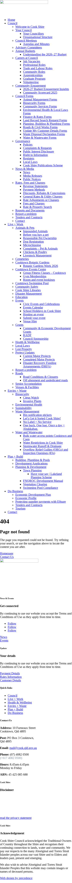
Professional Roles (34, 64)
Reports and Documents (30, 210)
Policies (27, 144)
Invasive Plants (32, 401)
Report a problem (25, 214)
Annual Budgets (25, 51)
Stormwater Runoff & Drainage (42, 446)
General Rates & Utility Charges (42, 196)
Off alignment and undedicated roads (45, 380)
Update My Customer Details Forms (45, 130)
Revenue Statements (35, 186)
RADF (27, 335)
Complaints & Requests (37, 148)
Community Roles (34, 71)
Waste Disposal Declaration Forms (44, 134)
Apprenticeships (33, 75)
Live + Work (15, 224)
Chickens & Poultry (35, 252)
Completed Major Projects (39, 359)
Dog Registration (33, 241)
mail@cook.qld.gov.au (23, 748)
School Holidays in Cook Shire (42, 311)
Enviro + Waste (17, 390)
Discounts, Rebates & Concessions (44, 193)
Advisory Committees (28, 47)
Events (19, 300)
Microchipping (32, 245)
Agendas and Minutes (36, 44)
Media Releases (32, 175)
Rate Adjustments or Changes (41, 200)
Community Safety (26, 286)
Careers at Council (26, 58)
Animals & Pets (24, 227)
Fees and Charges (34, 203)
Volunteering (31, 82)
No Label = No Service (37, 421)
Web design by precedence (16, 878)
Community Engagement (30, 85)
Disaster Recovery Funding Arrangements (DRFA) (39, 364)
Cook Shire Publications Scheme (43, 165)
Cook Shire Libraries (28, 290)
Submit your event (34, 317)
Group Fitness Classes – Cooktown (44, 272)
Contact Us (7, 556)
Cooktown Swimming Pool (32, 283)
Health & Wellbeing (27, 342)
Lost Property (23, 349)
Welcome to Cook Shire (29, 26)
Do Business (15, 491)
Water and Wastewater (28, 432)
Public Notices (32, 179)
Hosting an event (33, 314)
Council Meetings (26, 40)
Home (11, 19)
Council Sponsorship (35, 338)
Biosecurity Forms (34, 103)
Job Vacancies (31, 61)
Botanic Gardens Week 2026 (40, 265)
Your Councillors (33, 33)
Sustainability (23, 408)
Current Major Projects (37, 356)
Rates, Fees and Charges (30, 182)
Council (12, 23)
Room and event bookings (39, 279)
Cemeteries (22, 259)
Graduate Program (34, 78)
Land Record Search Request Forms (45, 120)
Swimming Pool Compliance (40, 487)
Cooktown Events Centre (30, 269)
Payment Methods (34, 189)
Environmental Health (28, 404)
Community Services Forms (40, 106)
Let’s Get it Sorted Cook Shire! (42, 418)
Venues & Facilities (27, 387)
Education (21, 297)
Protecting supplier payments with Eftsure (40, 501)
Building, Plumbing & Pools (32, 460)
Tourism (20, 508)
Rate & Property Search (37, 207)
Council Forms (24, 96)
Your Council (23, 30)
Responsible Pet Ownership (40, 238)
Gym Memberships (34, 276)
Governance (22, 141)
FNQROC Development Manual (43, 480)
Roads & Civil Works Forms (40, 127)
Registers (28, 158)
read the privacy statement (15, 817)
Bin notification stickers (37, 415)
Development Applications (31, 463)
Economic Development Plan (33, 494)
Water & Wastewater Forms (39, 137)
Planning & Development (30, 467)
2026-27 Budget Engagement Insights (46, 89)
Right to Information (35, 155)
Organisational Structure (37, 37)
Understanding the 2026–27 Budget (44, 54)
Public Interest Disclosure (38, 151)
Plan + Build (15, 456)
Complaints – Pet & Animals (40, 248)
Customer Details (10, 680)
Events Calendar (33, 307)
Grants (19, 324)
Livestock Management (37, 255)
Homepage (6, 553)
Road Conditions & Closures (40, 376)
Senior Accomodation (28, 383)
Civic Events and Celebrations (41, 304)
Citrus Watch (31, 397)
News (26, 172)
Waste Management (27, 411)
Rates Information (11, 676)
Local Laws (30, 162)
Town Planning (32, 470)
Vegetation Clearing (35, 484)
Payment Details (10, 673)
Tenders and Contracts (28, 217)
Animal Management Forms (40, 99)
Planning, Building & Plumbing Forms (46, 123)
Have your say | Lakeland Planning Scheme (46, 475)
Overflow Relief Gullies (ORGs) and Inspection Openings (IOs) (45, 451)
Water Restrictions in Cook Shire (43, 442)
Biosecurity (22, 394)
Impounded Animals (35, 231)
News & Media (24, 168)
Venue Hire (30, 321)
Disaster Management (28, 293)
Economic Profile (25, 498)
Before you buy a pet (36, 234)
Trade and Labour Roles (37, 68)
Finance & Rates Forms (37, 116)
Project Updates (25, 352)
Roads (19, 373)
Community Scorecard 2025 (40, 92)
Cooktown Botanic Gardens (32, 262)
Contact (20, 220)
